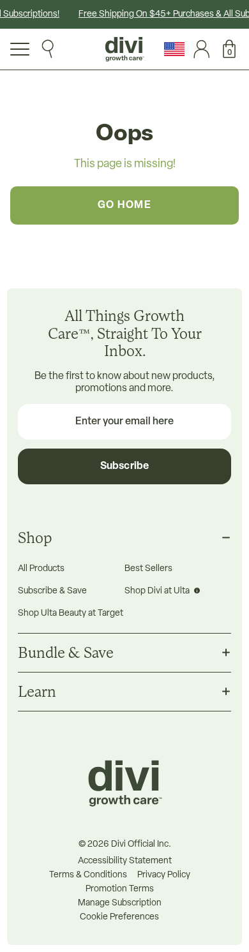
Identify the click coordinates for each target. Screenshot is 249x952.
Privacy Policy (163, 875)
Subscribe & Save (52, 591)
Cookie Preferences (119, 917)
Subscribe (124, 466)
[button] (225, 49)
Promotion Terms (120, 889)
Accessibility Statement (125, 861)
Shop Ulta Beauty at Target (70, 613)
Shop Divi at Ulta (158, 591)
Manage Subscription (120, 903)
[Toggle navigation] (20, 49)
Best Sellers (148, 569)
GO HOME (125, 205)
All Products (41, 569)
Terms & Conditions (88, 875)
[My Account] (198, 49)
